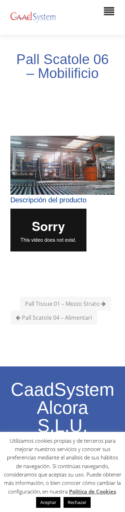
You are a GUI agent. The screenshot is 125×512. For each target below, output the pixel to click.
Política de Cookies (92, 491)
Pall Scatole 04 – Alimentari (56, 317)
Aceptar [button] (48, 502)
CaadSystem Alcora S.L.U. (62, 407)
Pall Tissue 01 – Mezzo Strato (63, 304)
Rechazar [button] (77, 502)
